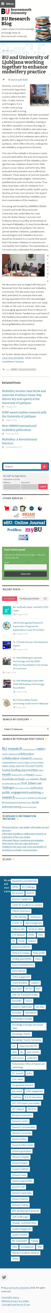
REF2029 (32, 1109)
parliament (32, 1058)
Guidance (35, 983)
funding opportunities (24, 770)
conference (37, 759)
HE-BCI (29, 989)
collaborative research (17, 758)
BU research (12, 749)
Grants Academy (19, 983)
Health (6, 774)
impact (30, 774)
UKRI (8, 859)
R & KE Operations (33, 1097)
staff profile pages (20, 1217)
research (8, 797)
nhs (3, 784)
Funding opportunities (22, 959)
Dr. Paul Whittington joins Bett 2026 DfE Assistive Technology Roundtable (28, 684)
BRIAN (15, 887)
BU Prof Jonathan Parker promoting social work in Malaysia (30, 702)
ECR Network (18, 935)
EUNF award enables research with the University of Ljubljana (24, 414)
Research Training (20, 1205)
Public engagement (34, 1091)
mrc (14, 1046)
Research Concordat (21, 1133)
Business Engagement (22, 899)
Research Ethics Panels (22, 1145)
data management (33, 923)
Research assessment (22, 1115)
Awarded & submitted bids (24, 881)
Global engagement (21, 977)
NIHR (7, 784)
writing (15, 1259)
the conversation (19, 1241)
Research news (19, 1175)
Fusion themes (18, 971)
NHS (14, 1052)
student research (19, 1235)
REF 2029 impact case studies (26, 1103)
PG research (17, 1073)
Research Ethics (19, 1139)
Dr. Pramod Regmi (37, 762)
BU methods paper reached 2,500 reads (30, 609)
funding (6, 770)
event (32, 766)
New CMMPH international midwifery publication (19, 427)
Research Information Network (19, 817)
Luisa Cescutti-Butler (19, 80)
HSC (24, 775)
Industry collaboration (22, 1007)
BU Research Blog (15, 21)
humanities (17, 1001)
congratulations (9, 762)
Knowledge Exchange (22, 1019)
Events (39, 765)
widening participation (29, 807)
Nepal (43, 779)
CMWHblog (12, 754)
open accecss (33, 1052)
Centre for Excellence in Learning (27, 905)
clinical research (29, 749)
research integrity (20, 1163)
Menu (10, 4)
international (30, 1013)
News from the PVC (28, 1046)
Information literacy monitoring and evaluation (23, 840)
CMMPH (14, 369)
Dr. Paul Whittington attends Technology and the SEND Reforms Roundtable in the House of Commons (30, 663)
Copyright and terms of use (15, 1304)
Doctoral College (22, 762)
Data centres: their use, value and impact (20, 843)
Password (25, 482)
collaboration (26, 753)
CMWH (5, 754)
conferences (35, 917)
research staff (18, 1187)
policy (29, 1073)
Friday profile (39, 953)
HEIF (38, 989)
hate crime (17, 989)
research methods (20, 1169)
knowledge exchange (13, 779)
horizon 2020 (17, 775)
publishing (35, 792)
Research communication (23, 1127)
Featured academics (27, 369)
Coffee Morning (19, 917)
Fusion (40, 770)
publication (36, 787)
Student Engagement (21, 1229)
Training (34, 1241)
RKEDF (29, 803)
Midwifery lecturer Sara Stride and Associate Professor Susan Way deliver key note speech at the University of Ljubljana (24, 397)
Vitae (39, 1247)
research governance (21, 1151)
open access (15, 783)
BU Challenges (28, 887)
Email (6, 563)
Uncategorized (27, 1247)
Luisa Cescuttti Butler (13, 358)
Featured (32, 941)
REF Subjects (18, 1109)
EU (27, 765)
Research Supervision (22, 1193)
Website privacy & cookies (15, 1301)
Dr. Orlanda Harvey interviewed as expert (30, 644)
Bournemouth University (17, 13)
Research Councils (21, 798)
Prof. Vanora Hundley (22, 788)
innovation (38, 775)
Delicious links (18, 929)
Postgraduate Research (22, 1085)
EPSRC (31, 935)
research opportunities (22, 1181)
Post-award (17, 1079)
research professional (37, 798)
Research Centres (20, 1121)
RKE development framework (14, 803)
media (27, 779)
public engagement (15, 792)
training (17, 806)
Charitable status (10, 1297)
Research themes (20, 1199)
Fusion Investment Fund (23, 965)
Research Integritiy (20, 1157)
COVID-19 (17, 923)
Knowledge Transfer (21, 1034)
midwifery (34, 779)
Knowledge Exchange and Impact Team (27, 1026)
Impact (28, 1001)
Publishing (16, 1097)
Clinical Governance (21, 911)
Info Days (40, 1007)
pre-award (17, 1091)
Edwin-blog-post (11, 766)
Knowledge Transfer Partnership (26, 1040)
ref (42, 793)
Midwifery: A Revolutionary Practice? (19, 441)
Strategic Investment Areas (24, 1223)
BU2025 (30, 893)
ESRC (23, 766)
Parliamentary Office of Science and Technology (28, 1065)
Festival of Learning (21, 953)
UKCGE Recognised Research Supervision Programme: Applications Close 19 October (28, 626)
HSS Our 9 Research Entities (25, 995)
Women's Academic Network (25, 1253)
